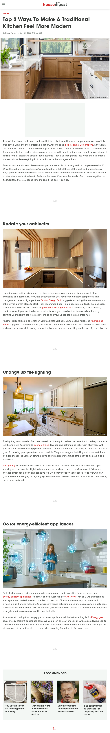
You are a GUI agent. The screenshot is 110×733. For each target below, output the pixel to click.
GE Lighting (9, 465)
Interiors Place (41, 445)
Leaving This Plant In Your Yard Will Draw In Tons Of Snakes (41, 710)
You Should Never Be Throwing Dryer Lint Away (14, 709)
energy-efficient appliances (17, 596)
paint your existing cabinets (56, 307)
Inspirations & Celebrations (79, 145)
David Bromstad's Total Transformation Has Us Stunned (68, 709)
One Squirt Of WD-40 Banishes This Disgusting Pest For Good (93, 710)
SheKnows (70, 596)
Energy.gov (97, 617)
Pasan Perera (10, 33)
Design (6, 13)
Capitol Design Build (51, 300)
